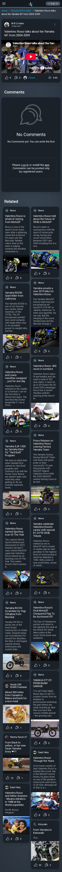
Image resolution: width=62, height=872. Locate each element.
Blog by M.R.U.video (21, 10)
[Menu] (55, 25)
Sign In (54, 3)
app (47, 165)
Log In (25, 165)
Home (4, 10)
